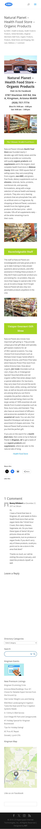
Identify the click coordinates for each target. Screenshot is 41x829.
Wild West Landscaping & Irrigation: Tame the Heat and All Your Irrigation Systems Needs (19, 706)
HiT (25, 825)
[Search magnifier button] (34, 654)
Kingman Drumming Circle (15, 685)
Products (7, 40)
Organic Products (26, 37)
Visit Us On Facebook (20, 91)
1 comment (20, 43)
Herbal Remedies (17, 34)
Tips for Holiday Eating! (13, 727)
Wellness (11, 43)
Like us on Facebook (13, 793)
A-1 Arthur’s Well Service (14, 713)
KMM (8, 31)
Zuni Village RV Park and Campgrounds (20, 716)
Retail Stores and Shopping (20, 40)
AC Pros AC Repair (11, 731)
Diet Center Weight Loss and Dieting (19, 699)
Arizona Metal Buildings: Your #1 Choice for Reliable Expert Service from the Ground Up (20, 692)
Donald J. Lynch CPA (12, 735)
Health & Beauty (18, 31)
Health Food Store (20, 454)
